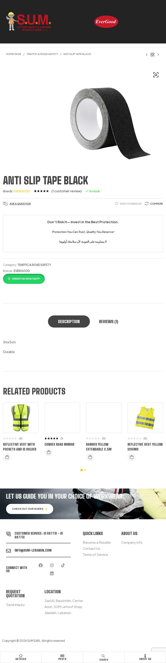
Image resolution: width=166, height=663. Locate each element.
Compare (156, 203)
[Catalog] (21, 656)
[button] (156, 75)
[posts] (62, 656)
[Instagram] (52, 565)
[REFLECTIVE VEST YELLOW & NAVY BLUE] (147, 54)
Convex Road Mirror (59, 444)
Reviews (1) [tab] (108, 321)
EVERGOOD (22, 191)
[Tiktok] (63, 565)
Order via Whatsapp (26, 278)
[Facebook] (41, 565)
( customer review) (66, 191)
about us (145, 659)
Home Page (13, 54)
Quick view (32, 426)
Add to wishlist (131, 203)
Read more (7, 457)
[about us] (145, 656)
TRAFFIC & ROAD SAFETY (42, 54)
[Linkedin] (52, 573)
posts (62, 659)
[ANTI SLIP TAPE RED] (158, 54)
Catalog (20, 659)
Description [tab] (69, 321)
